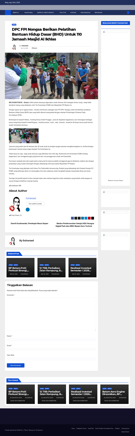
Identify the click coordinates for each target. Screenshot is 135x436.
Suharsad (25, 46)
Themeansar (38, 430)
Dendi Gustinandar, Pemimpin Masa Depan (29, 223)
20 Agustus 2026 (79, 397)
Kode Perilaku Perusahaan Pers (104, 428)
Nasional (29, 12)
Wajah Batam (125, 432)
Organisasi (85, 12)
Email (9, 345)
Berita (16, 12)
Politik (63, 12)
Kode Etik (91, 428)
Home (73, 428)
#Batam (34, 48)
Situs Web (10, 355)
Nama (9, 336)
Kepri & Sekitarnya (45, 12)
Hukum (73, 12)
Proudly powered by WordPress (14, 430)
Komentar (11, 295)
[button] (125, 12)
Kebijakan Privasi (81, 428)
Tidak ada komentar (17, 400)
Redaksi (117, 428)
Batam (14, 24)
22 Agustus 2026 (16, 397)
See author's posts (35, 204)
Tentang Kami (125, 428)
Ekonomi (98, 12)
